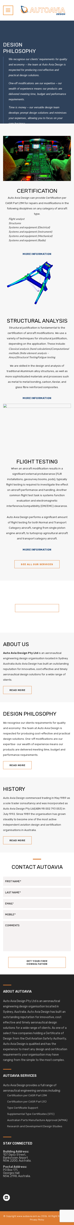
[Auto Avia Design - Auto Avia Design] (43, 10)
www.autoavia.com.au (28, 1216)
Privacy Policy (37, 1219)
